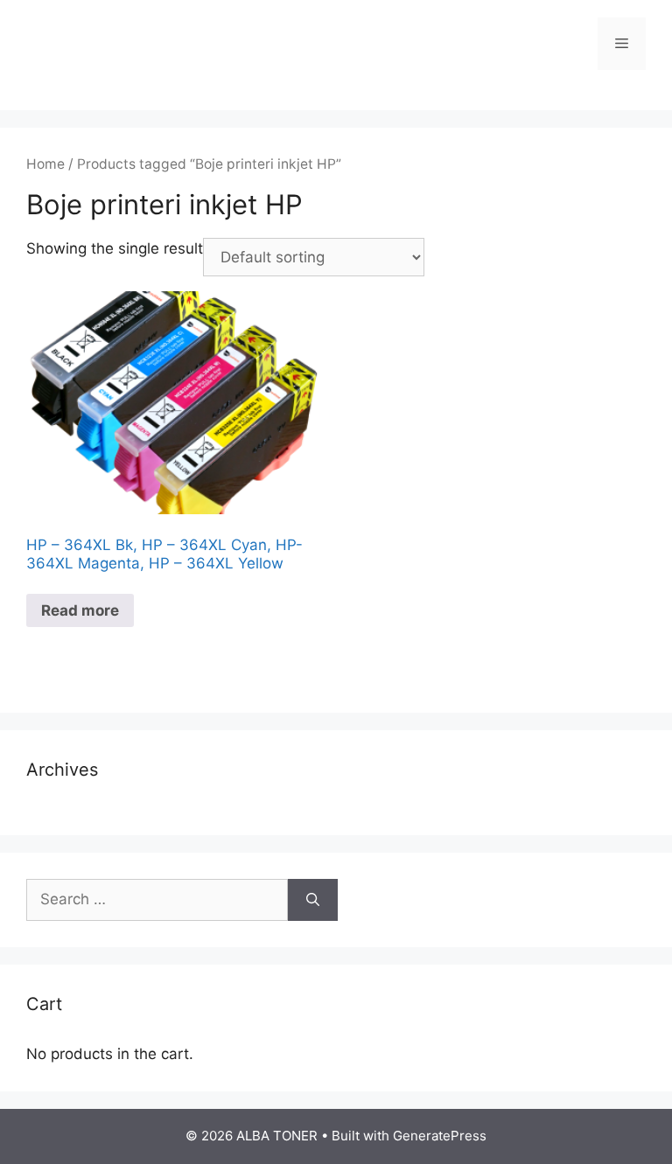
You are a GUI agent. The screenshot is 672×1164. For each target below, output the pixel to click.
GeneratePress (439, 1135)
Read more (80, 610)
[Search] (313, 900)
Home (45, 164)
